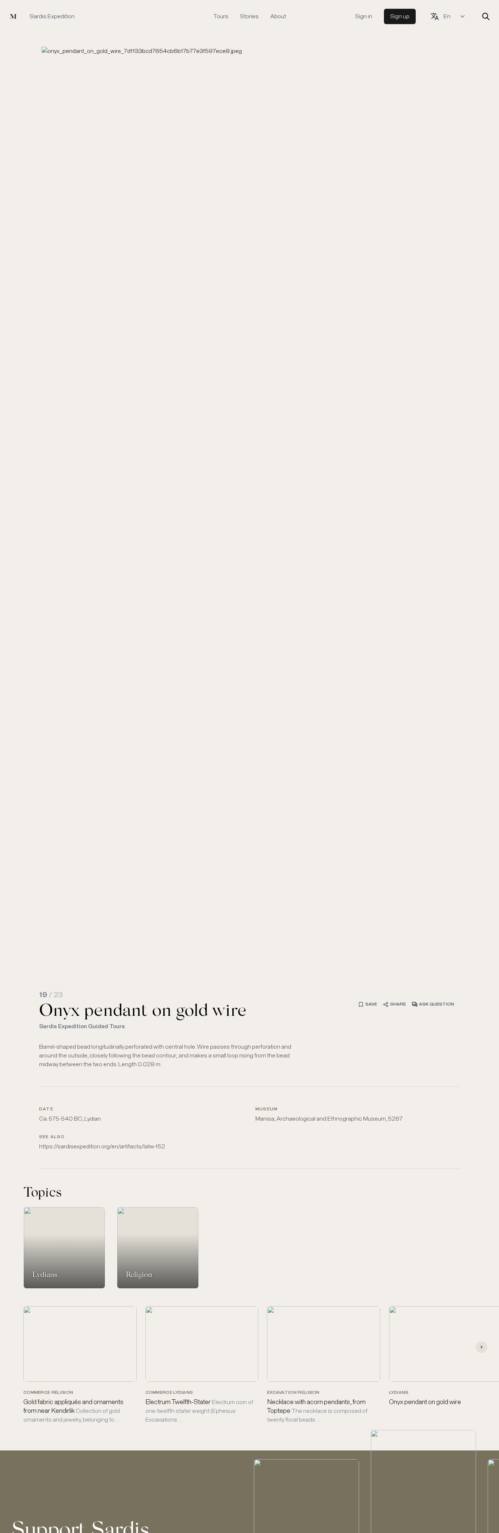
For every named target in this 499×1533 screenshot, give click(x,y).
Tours (220, 16)
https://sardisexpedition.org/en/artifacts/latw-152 (102, 1146)
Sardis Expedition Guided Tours (82, 1026)
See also (52, 1137)
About (278, 16)
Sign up (400, 16)
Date (46, 1109)
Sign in (363, 16)
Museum (266, 1109)
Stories (249, 16)
